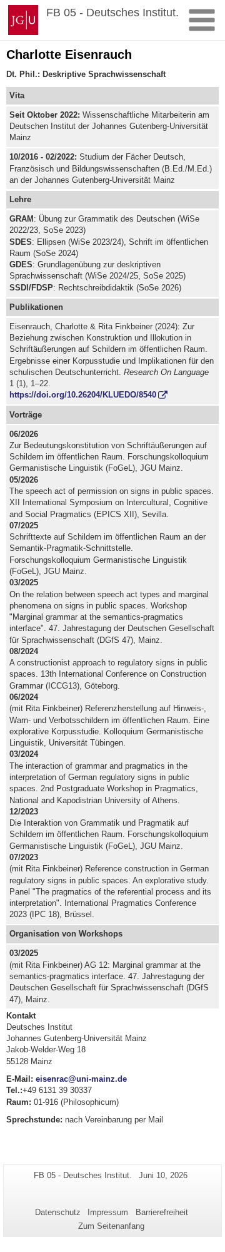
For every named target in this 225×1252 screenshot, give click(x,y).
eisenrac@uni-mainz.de (81, 1079)
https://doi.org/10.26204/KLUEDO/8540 (82, 394)
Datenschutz (58, 1212)
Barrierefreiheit (162, 1212)
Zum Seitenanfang (111, 1226)
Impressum (108, 1212)
